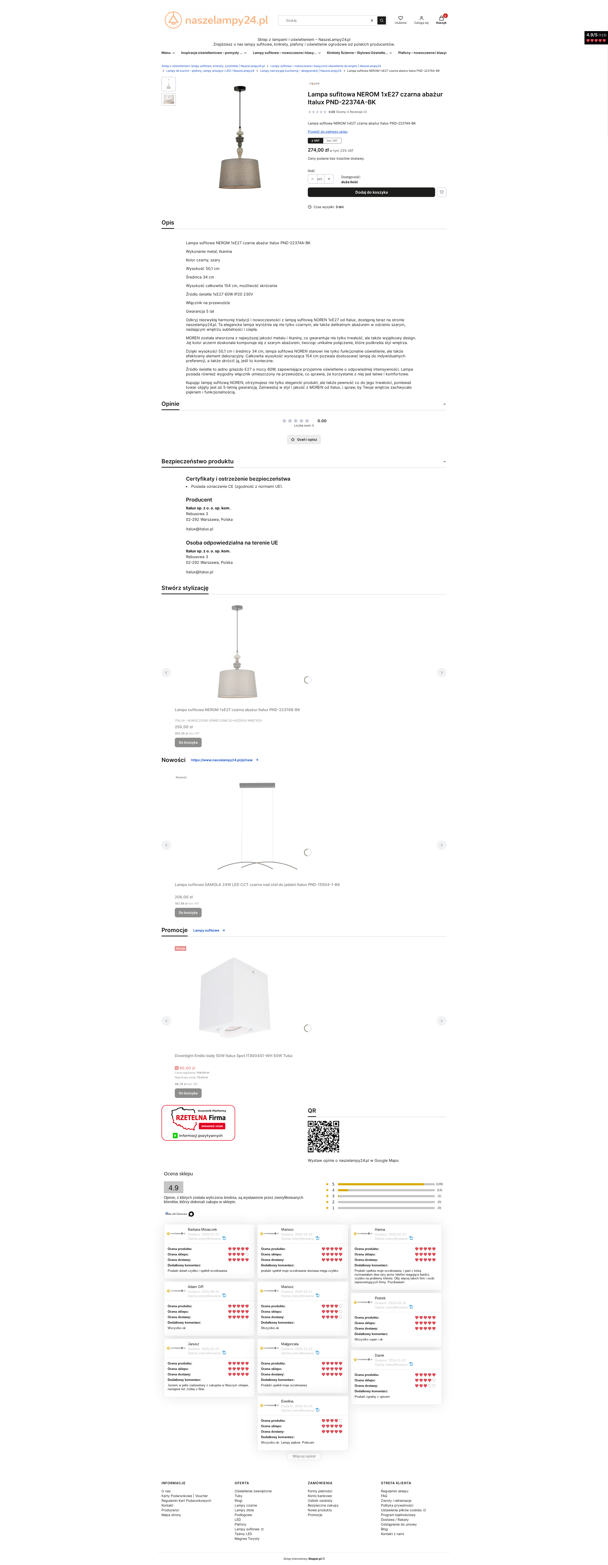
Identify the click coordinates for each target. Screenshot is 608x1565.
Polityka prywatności (397, 1505)
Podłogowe (243, 1515)
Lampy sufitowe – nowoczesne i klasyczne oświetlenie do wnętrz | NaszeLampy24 (326, 66)
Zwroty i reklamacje (396, 1500)
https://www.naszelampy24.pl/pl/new (222, 760)
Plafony (240, 1524)
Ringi (238, 1500)
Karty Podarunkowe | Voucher (185, 1496)
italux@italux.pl (199, 528)
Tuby (238, 1496)
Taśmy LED (243, 1534)
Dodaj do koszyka (371, 192)
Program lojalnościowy (398, 1515)
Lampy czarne (246, 1505)
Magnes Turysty (247, 1538)
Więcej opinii (304, 1456)
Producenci (170, 1510)
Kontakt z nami (392, 1534)
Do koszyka (188, 742)
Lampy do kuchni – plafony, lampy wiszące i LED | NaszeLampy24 (210, 70)
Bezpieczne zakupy (323, 1505)
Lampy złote (244, 1510)
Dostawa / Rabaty (395, 1519)
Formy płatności (320, 1491)
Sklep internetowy (302, 1558)
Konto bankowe (320, 1496)
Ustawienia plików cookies (402, 1510)
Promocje (315, 1515)
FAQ (384, 1496)
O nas (166, 1491)
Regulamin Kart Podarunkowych (186, 1500)
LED (238, 1519)
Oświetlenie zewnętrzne (253, 1491)
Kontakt (167, 1505)
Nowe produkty (320, 1510)
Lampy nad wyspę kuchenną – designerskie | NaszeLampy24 (301, 70)
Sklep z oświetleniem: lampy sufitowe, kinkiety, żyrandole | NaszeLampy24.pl (213, 66)
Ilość (311, 171)
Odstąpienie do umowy (399, 1524)
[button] (381, 20)
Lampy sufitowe (206, 930)
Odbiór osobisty (320, 1500)
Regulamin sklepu (394, 1491)
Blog (384, 1529)
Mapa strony (171, 1515)
